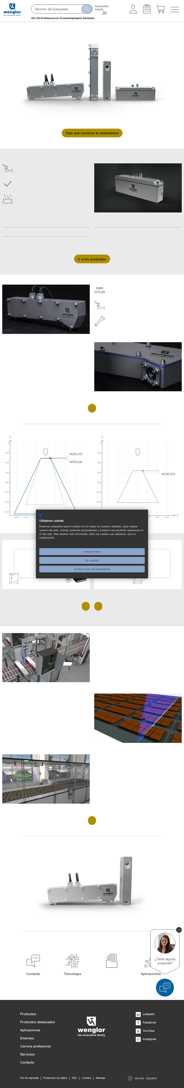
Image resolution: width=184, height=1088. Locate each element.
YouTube (148, 1030)
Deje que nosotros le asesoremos (92, 133)
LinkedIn (148, 1014)
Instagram (149, 1038)
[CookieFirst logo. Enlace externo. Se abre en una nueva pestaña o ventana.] (41, 516)
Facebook (149, 1022)
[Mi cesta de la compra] (160, 12)
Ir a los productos (92, 259)
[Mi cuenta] (133, 12)
